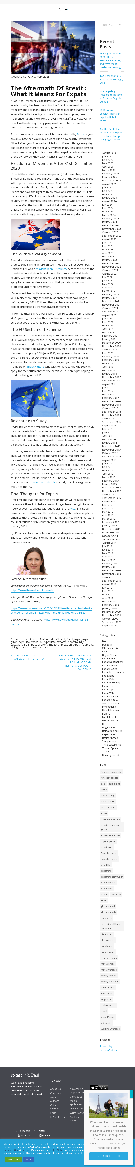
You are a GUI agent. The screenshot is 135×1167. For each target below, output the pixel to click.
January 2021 (109, 339)
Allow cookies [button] (13, 1159)
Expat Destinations (113, 661)
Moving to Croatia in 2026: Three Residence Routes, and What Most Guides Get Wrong (111, 60)
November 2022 (111, 266)
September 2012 (112, 497)
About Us (55, 1088)
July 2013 (107, 463)
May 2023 (107, 249)
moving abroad (108, 975)
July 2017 (107, 387)
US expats (106, 1022)
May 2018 (107, 363)
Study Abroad (109, 741)
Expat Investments (113, 672)
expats (104, 894)
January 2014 (109, 442)
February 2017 (110, 397)
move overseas (40, 647)
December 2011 (111, 529)
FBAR (103, 900)
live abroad (106, 946)
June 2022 (107, 280)
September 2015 (112, 411)
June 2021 (107, 322)
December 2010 (111, 570)
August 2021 (109, 315)
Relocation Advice (112, 730)
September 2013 (112, 456)
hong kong (106, 918)
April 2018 (108, 366)
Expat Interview (108, 853)
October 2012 (110, 494)
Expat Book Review (110, 819)
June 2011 (107, 549)
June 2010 (107, 591)
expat (77, 639)
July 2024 (107, 204)
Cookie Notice (56, 1150)
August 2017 (109, 384)
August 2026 (109, 152)
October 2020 (110, 349)
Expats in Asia (110, 696)
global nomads (108, 912)
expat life (24, 642)
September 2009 (112, 622)
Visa (72, 508)
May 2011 (107, 553)
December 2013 (111, 446)
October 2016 (110, 408)
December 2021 (111, 301)
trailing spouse (108, 1005)
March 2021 (109, 332)
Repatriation (109, 734)
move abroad (108, 963)
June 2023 (107, 246)
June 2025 (107, 190)
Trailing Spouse (110, 748)
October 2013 (110, 453)
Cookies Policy (74, 1118)
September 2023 (112, 235)
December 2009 (111, 611)
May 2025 (107, 194)
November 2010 (111, 573)
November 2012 (111, 491)
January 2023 (109, 259)
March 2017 (109, 394)
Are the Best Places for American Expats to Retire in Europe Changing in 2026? (111, 134)
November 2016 (111, 404)
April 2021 (108, 328)
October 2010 (110, 577)
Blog (17, 639)
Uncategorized (110, 755)
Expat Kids (108, 679)
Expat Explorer (108, 841)
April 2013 (108, 473)
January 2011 (109, 566)
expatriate (49, 642)
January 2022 (109, 297)
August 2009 (109, 625)
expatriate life (19, 644)
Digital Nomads (110, 655)
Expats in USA (110, 699)
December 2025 (111, 180)
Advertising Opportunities (78, 1090)
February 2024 (110, 218)
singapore (106, 999)
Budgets (107, 644)
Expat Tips (27, 639)
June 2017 (107, 391)
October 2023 (110, 232)
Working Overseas (110, 1028)
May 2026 (107, 163)
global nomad (108, 906)
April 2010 (108, 598)
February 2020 (110, 356)
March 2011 (109, 560)
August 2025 (109, 183)
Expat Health (109, 668)
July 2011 (107, 546)
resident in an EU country (51, 269)
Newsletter (76, 1108)
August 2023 (109, 239)
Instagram (25, 1135)
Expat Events (109, 665)
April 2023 (108, 252)
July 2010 (107, 587)
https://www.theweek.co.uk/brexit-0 (32, 590)
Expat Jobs (108, 675)
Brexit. (81, 134)
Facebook (24, 1130)
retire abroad (107, 987)
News (105, 724)
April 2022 (108, 287)
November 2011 (111, 532)
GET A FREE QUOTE (109, 1156)
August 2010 (109, 584)
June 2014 (107, 432)
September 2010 (112, 580)
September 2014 (112, 422)
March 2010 (109, 601)
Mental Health (110, 717)
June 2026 (107, 159)
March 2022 (109, 290)
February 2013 (110, 480)
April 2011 (108, 556)
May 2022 (107, 284)
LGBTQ (106, 713)
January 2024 (109, 221)
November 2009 (111, 615)
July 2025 (107, 187)
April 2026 (108, 166)
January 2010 (109, 608)
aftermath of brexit (53, 639)
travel (104, 1011)
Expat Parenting (111, 682)
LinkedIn (46, 1135)
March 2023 (109, 256)
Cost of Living (107, 795)
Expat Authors (54, 1099)
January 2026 (109, 177)
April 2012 (108, 515)
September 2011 (112, 539)
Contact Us (76, 1096)
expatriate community (70, 642)
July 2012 (107, 504)
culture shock (107, 801)
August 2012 (109, 501)
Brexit (69, 639)
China (104, 789)
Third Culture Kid (111, 744)
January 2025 (109, 197)
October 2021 (110, 308)
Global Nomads (110, 703)
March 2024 (109, 215)
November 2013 (111, 449)
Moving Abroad (110, 720)
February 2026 (110, 173)
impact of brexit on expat (64, 644)
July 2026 (107, 156)
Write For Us (77, 1112)
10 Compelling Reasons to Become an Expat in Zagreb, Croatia (111, 96)
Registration (109, 727)
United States (108, 1017)
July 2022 (107, 277)
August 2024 (109, 201)
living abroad (107, 951)
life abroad (87, 644)
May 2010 (107, 594)
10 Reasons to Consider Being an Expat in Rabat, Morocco (110, 115)
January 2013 (109, 484)
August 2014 (109, 425)
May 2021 (107, 325)
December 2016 (111, 401)
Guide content (54, 1106)
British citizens (35, 366)
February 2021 (110, 335)
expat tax (36, 642)
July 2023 (107, 242)
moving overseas (109, 981)
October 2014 (110, 418)
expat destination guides (110, 827)
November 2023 (111, 228)
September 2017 (112, 380)
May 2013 (107, 470)
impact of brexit (38, 644)
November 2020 (111, 346)
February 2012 (110, 522)
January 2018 (109, 373)
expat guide (107, 847)
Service (26, 1150)
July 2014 (107, 428)
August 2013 (109, 460)
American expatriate (111, 771)
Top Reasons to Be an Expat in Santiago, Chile (111, 79)
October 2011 (110, 535)
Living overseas (20, 647)
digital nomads (108, 807)
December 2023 (111, 225)
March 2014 (109, 439)
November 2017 (111, 377)
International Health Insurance (111, 708)
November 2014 (111, 415)
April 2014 (108, 435)
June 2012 (107, 508)
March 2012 (109, 518)
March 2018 (109, 370)
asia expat (114, 783)
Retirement (106, 993)
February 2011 (110, 563)
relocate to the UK (44, 482)
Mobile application (76, 1102)
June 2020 (107, 353)
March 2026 (109, 170)
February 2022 (110, 294)
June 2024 (107, 208)
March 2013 (109, 477)
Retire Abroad (110, 737)
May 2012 (107, 511)
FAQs (53, 1112)
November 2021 (111, 304)
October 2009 (110, 618)
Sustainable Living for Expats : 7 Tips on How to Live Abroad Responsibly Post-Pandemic (75, 662)
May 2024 (107, 211)
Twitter (41, 1130)
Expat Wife (108, 692)
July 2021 (107, 318)
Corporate (56, 1093)
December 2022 (111, 263)
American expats (109, 777)
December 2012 (111, 487)
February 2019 (110, 359)
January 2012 (109, 525)
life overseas (107, 940)
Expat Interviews (109, 858)
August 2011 (109, 542)
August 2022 (109, 273)
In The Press (57, 1117)
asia (103, 783)
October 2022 (110, 270)
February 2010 (110, 604)
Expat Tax (108, 686)
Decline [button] (28, 1159)
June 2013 (107, 466)
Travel (105, 751)
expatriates (107, 888)
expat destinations (110, 835)
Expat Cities (109, 658)
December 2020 (111, 342)
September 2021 (112, 311)
